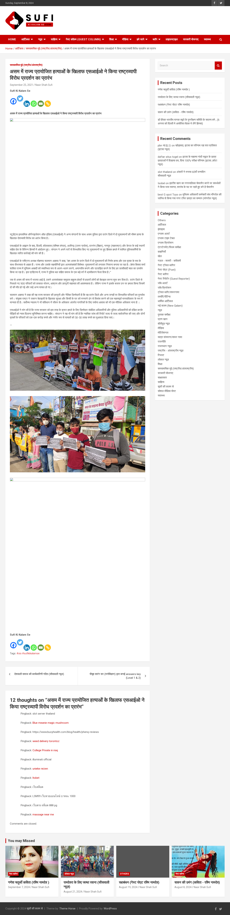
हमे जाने (140, 39)
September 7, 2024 (19, 887)
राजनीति (162, 341)
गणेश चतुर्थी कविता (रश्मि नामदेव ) (174, 89)
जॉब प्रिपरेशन (164, 287)
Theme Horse (67, 908)
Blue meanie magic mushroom (51, 722)
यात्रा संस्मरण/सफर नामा (170, 337)
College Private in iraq (45, 750)
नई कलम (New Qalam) (170, 305)
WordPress (110, 908)
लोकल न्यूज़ (163, 359)
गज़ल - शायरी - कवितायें (169, 260)
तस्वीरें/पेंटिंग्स (164, 296)
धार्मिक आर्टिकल (165, 301)
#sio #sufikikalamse (28, 653)
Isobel (161, 183)
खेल (160, 256)
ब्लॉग (155, 39)
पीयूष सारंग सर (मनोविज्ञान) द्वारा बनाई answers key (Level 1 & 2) (115, 675)
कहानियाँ (162, 251)
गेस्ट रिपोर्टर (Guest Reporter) (174, 278)
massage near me (43, 814)
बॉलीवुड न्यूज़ (164, 323)
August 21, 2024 (73, 891)
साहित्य (54, 39)
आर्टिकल (25, 39)
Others (162, 220)
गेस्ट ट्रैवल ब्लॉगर (166, 265)
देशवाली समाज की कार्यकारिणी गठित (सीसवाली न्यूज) (39, 674)
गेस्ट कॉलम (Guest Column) (83, 39)
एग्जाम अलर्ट (164, 233)
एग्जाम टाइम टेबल (166, 238)
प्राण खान (162, 319)
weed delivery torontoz (46, 741)
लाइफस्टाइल (172, 39)
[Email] (41, 101)
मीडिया (125, 39)
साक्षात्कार (162, 377)
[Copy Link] (48, 101)
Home (12, 39)
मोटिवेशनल (163, 332)
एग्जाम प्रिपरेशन (165, 242)
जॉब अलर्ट (163, 283)
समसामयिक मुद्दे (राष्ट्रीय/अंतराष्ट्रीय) (26, 64)
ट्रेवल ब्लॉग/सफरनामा (168, 292)
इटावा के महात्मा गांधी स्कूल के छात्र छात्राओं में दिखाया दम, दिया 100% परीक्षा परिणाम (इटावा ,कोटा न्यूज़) (187, 160)
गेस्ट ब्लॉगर (163, 274)
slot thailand (165, 172)
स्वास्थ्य (207, 39)
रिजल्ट (161, 355)
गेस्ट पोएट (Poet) (167, 269)
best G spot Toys (168, 194)
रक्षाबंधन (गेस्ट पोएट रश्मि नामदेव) (174, 104)
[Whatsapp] (34, 101)
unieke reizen (40, 768)
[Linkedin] (27, 101)
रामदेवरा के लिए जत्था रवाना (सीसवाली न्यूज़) (179, 97)
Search (218, 65)
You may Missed (21, 841)
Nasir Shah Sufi (43, 84)
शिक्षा (111, 39)
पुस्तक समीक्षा (164, 314)
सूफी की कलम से (166, 386)
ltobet (36, 777)
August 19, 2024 (128, 887)
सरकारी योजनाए (191, 39)
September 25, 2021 (21, 84)
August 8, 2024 (183, 887)
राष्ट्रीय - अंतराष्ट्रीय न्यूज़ (170, 350)
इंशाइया (161, 229)
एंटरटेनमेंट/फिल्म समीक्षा (169, 247)
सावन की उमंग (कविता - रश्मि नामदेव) (176, 112)
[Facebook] (13, 98)
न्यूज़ (40, 39)
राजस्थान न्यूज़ (165, 346)
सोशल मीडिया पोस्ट (167, 391)
